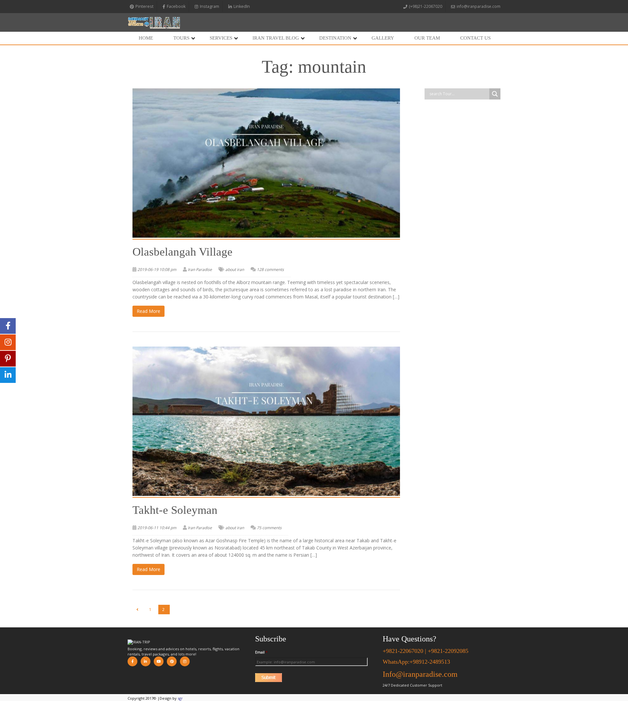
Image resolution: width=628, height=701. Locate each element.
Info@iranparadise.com (420, 674)
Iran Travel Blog (276, 38)
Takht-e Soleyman (175, 510)
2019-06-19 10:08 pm (156, 269)
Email (261, 652)
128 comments (270, 269)
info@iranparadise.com (478, 6)
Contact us (475, 38)
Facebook (176, 6)
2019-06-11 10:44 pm (156, 527)
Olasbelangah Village (182, 251)
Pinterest (144, 6)
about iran (234, 269)
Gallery (383, 38)
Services (221, 38)
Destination (335, 38)
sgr (180, 698)
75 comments (269, 527)
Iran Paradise (200, 269)
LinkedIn (242, 6)
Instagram (209, 6)
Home (146, 38)
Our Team (427, 38)
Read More (148, 311)
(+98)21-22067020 (425, 6)
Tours (181, 38)
